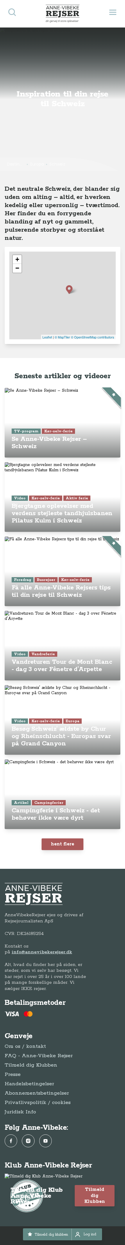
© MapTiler (62, 337)
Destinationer (15, 164)
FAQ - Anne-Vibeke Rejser (39, 1056)
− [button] (17, 268)
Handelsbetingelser (29, 1084)
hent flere (62, 844)
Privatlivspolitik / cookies (38, 1102)
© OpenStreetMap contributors (92, 337)
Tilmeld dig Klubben (31, 1065)
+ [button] (17, 259)
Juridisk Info (20, 1112)
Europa (37, 164)
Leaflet (47, 337)
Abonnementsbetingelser (37, 1093)
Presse (13, 1074)
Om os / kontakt (25, 1046)
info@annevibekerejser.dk (42, 952)
